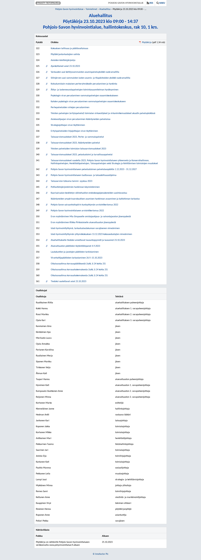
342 (37, 169)
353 (37, 234)
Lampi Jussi (41, 479)
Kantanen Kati (42, 462)
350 (37, 216)
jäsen (117, 326)
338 (37, 143)
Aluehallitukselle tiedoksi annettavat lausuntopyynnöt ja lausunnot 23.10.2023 (88, 240)
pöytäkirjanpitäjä (123, 509)
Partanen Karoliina (45, 350)
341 (37, 160)
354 (37, 240)
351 (37, 222)
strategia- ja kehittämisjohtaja (129, 479)
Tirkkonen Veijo (43, 367)
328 (37, 84)
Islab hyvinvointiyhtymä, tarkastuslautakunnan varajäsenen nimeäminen (85, 228)
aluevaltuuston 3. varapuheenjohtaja (132, 397)
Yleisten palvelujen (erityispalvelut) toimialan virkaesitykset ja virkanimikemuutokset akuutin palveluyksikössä (103, 113)
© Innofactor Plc (100, 554)
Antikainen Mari (43, 438)
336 (37, 131)
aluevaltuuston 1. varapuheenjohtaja (132, 385)
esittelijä (119, 403)
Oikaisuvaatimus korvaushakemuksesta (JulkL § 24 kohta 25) (79, 269)
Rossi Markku (42, 314)
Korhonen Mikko (43, 432)
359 (37, 269)
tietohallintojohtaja (124, 444)
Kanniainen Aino (43, 326)
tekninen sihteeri (123, 503)
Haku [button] (162, 3)
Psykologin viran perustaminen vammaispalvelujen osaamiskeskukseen (84, 96)
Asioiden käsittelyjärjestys (63, 60)
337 (37, 137)
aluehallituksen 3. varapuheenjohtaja (133, 320)
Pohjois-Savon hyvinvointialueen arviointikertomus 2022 (77, 211)
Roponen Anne (43, 515)
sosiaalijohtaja (122, 468)
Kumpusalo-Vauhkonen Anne (49, 391)
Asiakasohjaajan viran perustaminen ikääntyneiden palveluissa (80, 119)
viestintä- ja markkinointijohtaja (130, 497)
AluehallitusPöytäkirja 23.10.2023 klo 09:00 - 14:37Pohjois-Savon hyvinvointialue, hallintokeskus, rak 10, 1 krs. (100, 22)
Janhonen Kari (42, 420)
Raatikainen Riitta (44, 303)
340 (37, 154)
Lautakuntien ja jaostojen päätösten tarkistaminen (75, 252)
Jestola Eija (41, 456)
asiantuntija (120, 515)
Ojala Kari (40, 320)
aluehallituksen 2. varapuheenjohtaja (133, 314)
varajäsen (119, 521)
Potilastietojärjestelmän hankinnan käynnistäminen (75, 187)
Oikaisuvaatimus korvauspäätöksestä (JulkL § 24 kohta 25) (78, 264)
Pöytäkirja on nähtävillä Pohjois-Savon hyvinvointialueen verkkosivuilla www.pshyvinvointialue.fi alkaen (62, 543)
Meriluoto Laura (44, 338)
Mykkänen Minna (44, 485)
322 (37, 48)
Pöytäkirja (147, 42)
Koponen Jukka (43, 426)
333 (37, 113)
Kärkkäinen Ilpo (43, 332)
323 (37, 54)
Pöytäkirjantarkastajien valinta (65, 54)
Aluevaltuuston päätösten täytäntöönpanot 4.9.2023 (75, 246)
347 (37, 199)
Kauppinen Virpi (43, 503)
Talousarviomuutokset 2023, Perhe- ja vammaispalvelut (77, 137)
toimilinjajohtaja (123, 456)
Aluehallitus (105, 9)
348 (37, 205)
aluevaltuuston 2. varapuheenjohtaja (132, 391)
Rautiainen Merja (44, 356)
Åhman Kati (41, 373)
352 (37, 228)
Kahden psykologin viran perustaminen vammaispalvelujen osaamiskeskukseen (88, 101)
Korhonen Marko (44, 403)
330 (37, 96)
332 (37, 107)
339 (37, 149)
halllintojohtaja (122, 409)
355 (37, 246)
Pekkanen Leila (43, 474)
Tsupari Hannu (43, 379)
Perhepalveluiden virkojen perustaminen (70, 107)
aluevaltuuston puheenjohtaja (129, 379)
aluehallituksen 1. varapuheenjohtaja (133, 308)
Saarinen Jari (42, 450)
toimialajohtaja (122, 426)
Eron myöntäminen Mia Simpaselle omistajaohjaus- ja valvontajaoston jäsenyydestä (91, 216)
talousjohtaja (121, 420)
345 (37, 187)
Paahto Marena (43, 468)
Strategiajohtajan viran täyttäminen (68, 125)
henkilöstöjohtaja (123, 438)
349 (37, 211)
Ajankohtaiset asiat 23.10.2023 (65, 66)
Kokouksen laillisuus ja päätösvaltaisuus (69, 48)
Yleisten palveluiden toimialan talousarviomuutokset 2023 (78, 149)
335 (37, 125)
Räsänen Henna (43, 509)
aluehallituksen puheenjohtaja (129, 303)
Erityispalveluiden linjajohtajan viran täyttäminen (74, 131)
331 (37, 101)
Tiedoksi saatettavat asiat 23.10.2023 (68, 281)
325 (37, 66)
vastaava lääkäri (123, 415)
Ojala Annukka (43, 344)
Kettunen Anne (43, 497)
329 (37, 90)
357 (37, 258)
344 (37, 181)
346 (37, 193)
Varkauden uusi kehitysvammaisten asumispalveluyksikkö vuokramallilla (85, 72)
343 (37, 175)
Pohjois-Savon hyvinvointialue (125, 3)
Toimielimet (91, 9)
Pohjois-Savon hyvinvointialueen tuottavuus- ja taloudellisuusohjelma (83, 175)
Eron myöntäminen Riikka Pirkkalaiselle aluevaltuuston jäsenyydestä (83, 222)
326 (37, 72)
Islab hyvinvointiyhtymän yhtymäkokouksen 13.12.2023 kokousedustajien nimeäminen (91, 234)
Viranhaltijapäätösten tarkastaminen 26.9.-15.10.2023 (76, 258)
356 (37, 252)
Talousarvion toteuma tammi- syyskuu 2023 (71, 181)
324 (37, 60)
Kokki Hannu (42, 308)
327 (37, 78)
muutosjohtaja (122, 474)
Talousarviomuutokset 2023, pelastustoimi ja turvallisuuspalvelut (81, 154)
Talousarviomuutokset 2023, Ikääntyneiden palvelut (75, 143)
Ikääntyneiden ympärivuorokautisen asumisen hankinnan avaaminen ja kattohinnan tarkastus (95, 199)
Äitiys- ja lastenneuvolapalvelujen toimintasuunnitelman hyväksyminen (84, 90)
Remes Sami (42, 491)
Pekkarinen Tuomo (45, 444)
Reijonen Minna (43, 397)
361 (37, 281)
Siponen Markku (43, 362)
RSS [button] (151, 3)
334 (37, 119)
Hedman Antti (42, 415)
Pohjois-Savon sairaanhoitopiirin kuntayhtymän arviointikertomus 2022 (84, 205)
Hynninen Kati (42, 385)
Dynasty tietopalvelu (48, 3)
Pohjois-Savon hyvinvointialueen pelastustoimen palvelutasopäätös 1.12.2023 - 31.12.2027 (94, 169)
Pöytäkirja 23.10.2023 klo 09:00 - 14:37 (130, 9)
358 (37, 264)
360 (37, 275)
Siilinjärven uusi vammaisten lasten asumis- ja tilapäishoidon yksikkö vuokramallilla (90, 78)
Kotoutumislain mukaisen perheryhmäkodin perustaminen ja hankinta (84, 84)
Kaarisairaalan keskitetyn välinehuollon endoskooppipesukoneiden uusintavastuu (89, 193)
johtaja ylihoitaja (123, 485)
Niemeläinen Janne (45, 409)
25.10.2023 (107, 542)
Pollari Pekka (42, 521)
